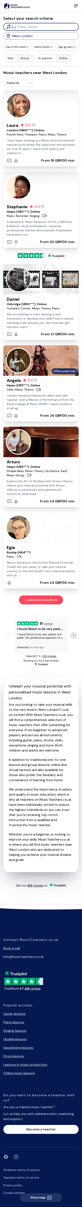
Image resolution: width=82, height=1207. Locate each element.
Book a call (11, 948)
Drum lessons (13, 1056)
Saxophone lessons (18, 1047)
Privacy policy (12, 1185)
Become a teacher (41, 1129)
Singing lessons (14, 1030)
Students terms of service (21, 1170)
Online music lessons (19, 1073)
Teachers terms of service (21, 1177)
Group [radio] (24, 58)
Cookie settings (14, 1193)
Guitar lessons (14, 1013)
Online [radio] (63, 58)
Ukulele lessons (14, 1039)
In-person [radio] (45, 58)
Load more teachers (41, 600)
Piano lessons (13, 1022)
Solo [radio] (11, 58)
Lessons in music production (25, 1064)
